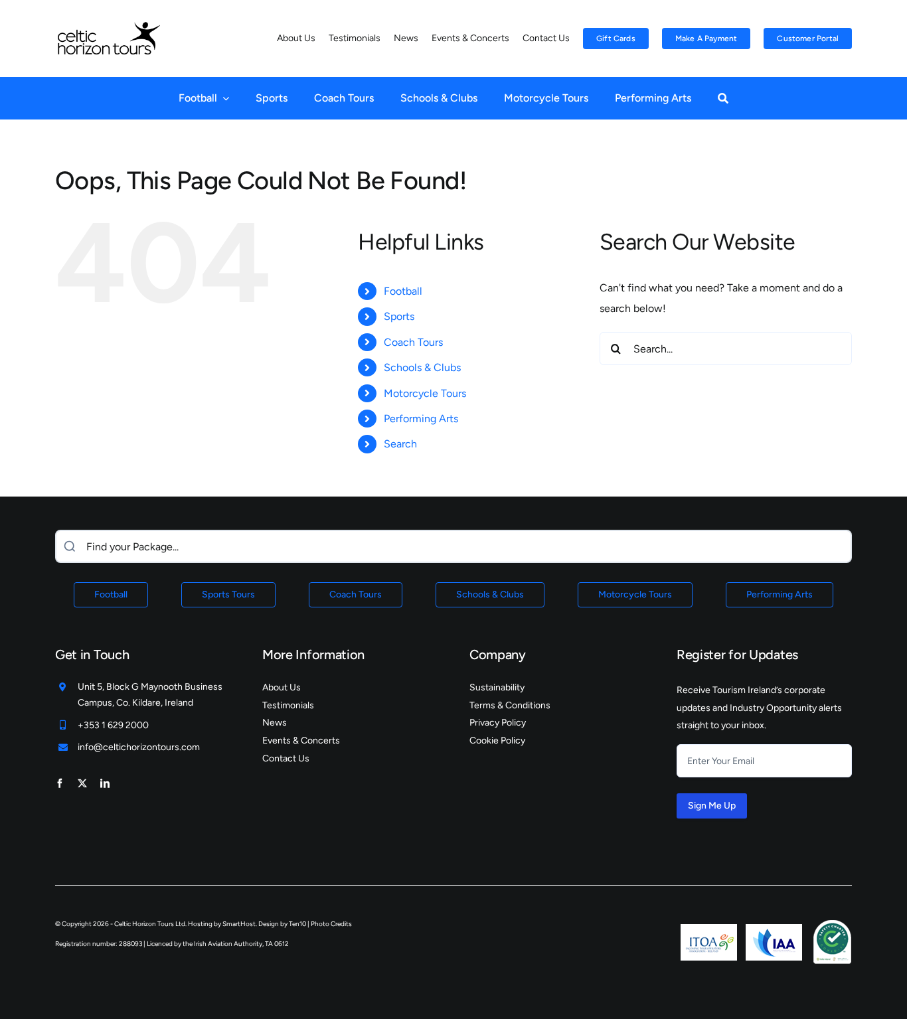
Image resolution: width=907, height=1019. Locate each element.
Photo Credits (331, 923)
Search (400, 443)
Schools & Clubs (422, 367)
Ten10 (297, 923)
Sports (399, 316)
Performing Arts (421, 418)
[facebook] (59, 783)
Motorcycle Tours (425, 393)
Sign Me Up (712, 805)
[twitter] (82, 783)
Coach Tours (413, 342)
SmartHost (239, 923)
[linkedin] (105, 783)
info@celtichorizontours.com (139, 747)
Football (403, 291)
